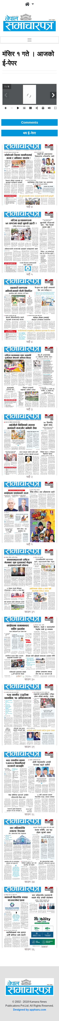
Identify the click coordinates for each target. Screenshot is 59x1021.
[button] (29, 4)
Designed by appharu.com (29, 1009)
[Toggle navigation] (29, 40)
